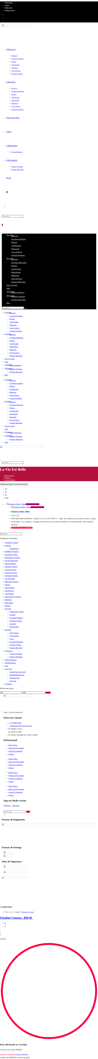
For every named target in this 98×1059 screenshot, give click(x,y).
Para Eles (8, 630)
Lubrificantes (16, 246)
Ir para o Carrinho (22, 1054)
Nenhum (8, 606)
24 (5, 495)
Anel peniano (14, 633)
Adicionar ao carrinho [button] (21, 528)
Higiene (14, 242)
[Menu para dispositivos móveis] (4, 225)
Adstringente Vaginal (17, 612)
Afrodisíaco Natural (11, 543)
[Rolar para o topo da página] (0, 904)
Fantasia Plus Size (11, 573)
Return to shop (28, 912)
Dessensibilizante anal (17, 675)
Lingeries (13, 624)
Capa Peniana (14, 636)
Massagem (15, 249)
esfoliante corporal (11, 567)
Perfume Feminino (18, 297)
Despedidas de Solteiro (12, 558)
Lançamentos (9, 591)
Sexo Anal (8, 669)
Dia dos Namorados (11, 561)
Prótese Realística (17, 292)
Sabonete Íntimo (10, 663)
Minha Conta (8, 8)
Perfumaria (11, 296)
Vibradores (11, 292)
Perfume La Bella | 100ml (20, 511)
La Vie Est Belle (10, 480)
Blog (8, 303)
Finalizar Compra (10, 10)
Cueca (12, 639)
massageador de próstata (13, 597)
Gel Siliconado (10, 579)
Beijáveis (14, 236)
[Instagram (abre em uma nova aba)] (5, 18)
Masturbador (16, 272)
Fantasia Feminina (18, 255)
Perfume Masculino (18, 300)
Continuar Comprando (7, 1054)
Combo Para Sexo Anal (17, 672)
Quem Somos (9, 2)
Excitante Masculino (19, 263)
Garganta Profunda (11, 576)
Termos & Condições (15, 751)
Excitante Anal (14, 678)
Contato (7, 5)
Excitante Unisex (10, 570)
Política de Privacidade (16, 748)
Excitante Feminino (18, 239)
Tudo (6, 498)
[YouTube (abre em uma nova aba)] (5, 21)
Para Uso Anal (12, 285)
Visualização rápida (32, 504)
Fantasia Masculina (18, 282)
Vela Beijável (14, 549)
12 (5, 492)
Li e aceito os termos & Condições (15, 814)
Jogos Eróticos (16, 252)
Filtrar (48, 693)
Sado (8, 288)
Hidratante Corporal (11, 582)
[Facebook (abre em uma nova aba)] (5, 15)
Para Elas (8, 609)
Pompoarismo (14, 627)
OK (28, 812)
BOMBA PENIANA (12, 551)
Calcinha (12, 615)
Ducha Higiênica (10, 564)
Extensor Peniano (15, 645)
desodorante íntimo (11, 555)
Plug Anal (13, 681)
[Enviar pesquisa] (25, 308)
